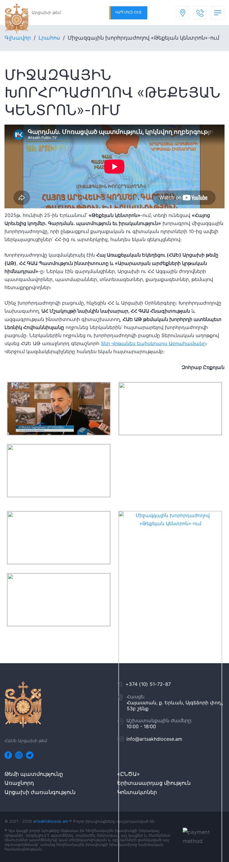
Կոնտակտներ (137, 792)
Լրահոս (49, 38)
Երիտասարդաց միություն (154, 783)
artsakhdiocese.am (50, 821)
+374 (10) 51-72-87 (148, 684)
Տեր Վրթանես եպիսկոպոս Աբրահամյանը (153, 343)
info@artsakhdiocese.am (154, 739)
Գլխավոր (17, 38)
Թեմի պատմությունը (33, 774)
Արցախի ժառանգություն (39, 792)
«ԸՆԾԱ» (128, 774)
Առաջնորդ (19, 783)
